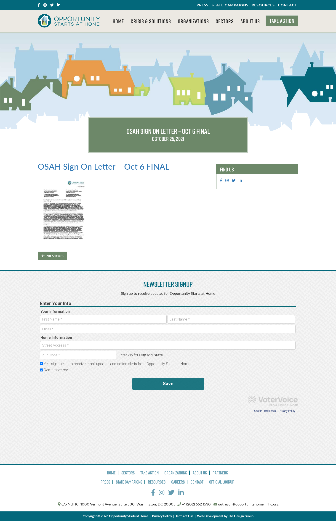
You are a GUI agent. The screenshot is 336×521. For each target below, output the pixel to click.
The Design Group (240, 516)
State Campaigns (230, 5)
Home (118, 21)
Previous (54, 255)
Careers (178, 482)
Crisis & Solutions (151, 21)
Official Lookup (221, 482)
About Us (250, 21)
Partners (220, 473)
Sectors (225, 21)
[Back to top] (323, 508)
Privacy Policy (162, 516)
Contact (287, 5)
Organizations (193, 21)
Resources (263, 5)
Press (202, 5)
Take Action (281, 21)
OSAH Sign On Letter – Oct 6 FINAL (104, 166)
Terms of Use (184, 516)
